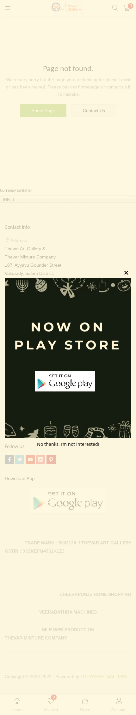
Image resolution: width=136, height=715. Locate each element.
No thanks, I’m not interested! (68, 444)
